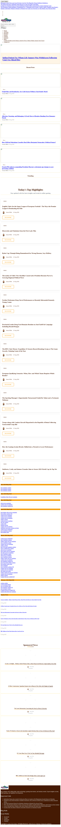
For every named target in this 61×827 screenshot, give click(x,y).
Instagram (6, 819)
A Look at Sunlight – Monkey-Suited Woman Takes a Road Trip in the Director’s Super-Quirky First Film (21, 599)
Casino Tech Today (12, 823)
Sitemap (38, 823)
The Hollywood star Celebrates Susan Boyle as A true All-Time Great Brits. (20, 4)
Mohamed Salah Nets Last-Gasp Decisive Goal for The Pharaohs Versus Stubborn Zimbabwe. (24, 3)
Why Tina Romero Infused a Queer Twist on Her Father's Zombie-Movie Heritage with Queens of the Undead (31, 804)
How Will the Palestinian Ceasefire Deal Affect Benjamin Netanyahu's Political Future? (29, 142)
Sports (36, 40)
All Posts (6, 32)
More (5, 39)
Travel (42, 40)
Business (6, 33)
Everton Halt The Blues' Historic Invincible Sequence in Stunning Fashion (22, 807)
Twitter (6, 818)
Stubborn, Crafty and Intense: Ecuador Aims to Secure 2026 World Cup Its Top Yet (29, 469)
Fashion (6, 36)
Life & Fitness (15, 40)
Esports (6, 35)
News (25, 40)
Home (5, 30)
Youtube (6, 821)
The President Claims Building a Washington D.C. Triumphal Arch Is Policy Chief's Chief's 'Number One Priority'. (29, 7)
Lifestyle (21, 40)
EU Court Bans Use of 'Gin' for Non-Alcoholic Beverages (12, 624)
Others (29, 40)
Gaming (6, 40)
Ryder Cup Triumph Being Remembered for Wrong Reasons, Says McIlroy (26, 253)
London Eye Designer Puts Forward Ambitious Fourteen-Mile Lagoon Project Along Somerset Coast (26, 5)
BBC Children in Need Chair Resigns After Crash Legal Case (12, 631)
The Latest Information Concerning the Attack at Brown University (14, 612)
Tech (39, 40)
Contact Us (6, 42)
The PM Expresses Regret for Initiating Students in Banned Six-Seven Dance (23, 803)
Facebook (6, 816)
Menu (4, 28)
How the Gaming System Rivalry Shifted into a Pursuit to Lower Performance (27, 447)
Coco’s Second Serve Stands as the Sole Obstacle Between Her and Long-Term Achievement (27, 806)
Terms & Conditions (46, 823)
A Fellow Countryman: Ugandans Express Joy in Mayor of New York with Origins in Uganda (19, 606)
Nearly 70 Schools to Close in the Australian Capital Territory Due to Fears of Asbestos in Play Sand (20, 618)
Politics (33, 40)
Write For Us (32, 823)
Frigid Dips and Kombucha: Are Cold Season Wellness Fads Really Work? (25, 91)
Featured (6, 37)
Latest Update (4, 1)
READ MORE (8, 217)
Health (10, 40)
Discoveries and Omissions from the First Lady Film (19, 231)
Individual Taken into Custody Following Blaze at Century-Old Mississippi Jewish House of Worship (29, 799)
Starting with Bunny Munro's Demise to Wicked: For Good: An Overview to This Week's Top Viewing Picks (28, 8)
